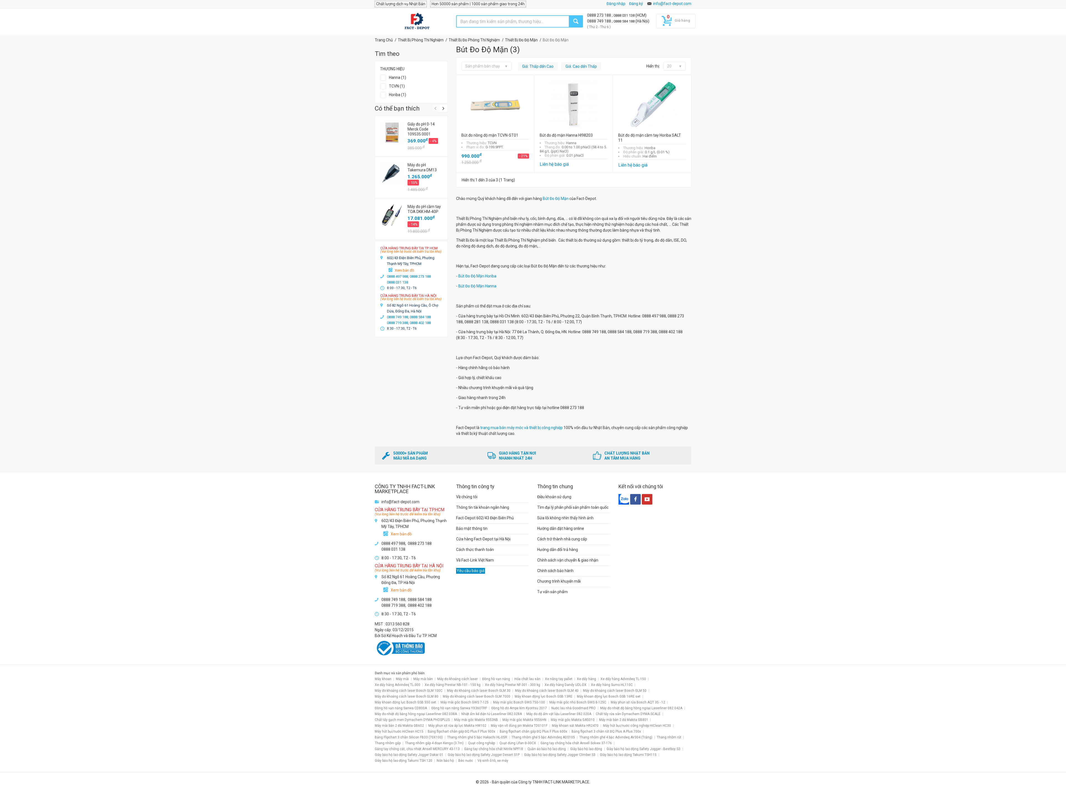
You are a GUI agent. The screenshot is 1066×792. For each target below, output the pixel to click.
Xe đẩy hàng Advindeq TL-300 (397, 685)
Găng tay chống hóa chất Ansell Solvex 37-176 (576, 743)
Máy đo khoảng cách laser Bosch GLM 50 (615, 691)
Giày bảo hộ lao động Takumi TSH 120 (403, 761)
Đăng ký (636, 3)
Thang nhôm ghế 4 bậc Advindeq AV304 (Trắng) (615, 737)
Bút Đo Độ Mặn (556, 198)
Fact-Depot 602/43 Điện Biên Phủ (485, 518)
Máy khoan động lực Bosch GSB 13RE (543, 696)
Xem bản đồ (404, 270)
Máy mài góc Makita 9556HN (524, 720)
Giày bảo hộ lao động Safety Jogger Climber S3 (559, 755)
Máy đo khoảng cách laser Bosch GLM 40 (547, 691)
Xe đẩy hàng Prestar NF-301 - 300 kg (512, 685)
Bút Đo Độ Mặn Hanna (476, 286)
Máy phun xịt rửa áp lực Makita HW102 (457, 726)
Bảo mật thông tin (471, 528)
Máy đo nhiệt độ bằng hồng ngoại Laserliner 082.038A (416, 714)
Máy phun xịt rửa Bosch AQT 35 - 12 (638, 702)
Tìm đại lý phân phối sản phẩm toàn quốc (573, 507)
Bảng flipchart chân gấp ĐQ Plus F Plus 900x (461, 731)
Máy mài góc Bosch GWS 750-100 (519, 702)
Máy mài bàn (423, 679)
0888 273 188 (599, 15)
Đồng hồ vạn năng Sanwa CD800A (401, 708)
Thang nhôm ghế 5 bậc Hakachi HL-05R (477, 737)
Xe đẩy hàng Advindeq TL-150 (623, 679)
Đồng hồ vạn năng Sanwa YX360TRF (459, 708)
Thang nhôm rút (669, 737)
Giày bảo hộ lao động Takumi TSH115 (628, 755)
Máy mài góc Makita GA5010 (573, 720)
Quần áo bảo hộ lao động (546, 749)
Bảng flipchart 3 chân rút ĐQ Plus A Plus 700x (606, 731)
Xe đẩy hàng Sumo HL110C (612, 685)
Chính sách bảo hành (555, 570)
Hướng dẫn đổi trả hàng (557, 549)
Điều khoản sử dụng (554, 497)
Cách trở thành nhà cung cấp (562, 539)
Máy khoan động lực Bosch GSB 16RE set (608, 696)
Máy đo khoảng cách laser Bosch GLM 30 (479, 691)
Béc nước (465, 761)
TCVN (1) (397, 86)
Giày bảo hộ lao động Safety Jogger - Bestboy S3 (643, 749)
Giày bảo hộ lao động (586, 749)
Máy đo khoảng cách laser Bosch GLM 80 (406, 696)
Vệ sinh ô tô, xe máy (492, 761)
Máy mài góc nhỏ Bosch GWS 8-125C (577, 702)
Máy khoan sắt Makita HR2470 (575, 726)
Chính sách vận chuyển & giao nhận (567, 560)
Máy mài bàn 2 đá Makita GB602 (399, 726)
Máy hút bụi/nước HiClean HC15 (399, 731)
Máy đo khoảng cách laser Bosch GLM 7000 (476, 696)
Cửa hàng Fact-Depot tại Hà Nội (483, 539)
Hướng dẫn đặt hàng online (560, 528)
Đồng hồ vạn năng (496, 679)
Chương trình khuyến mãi (559, 581)
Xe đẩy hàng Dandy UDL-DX (566, 685)
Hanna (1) (397, 77)
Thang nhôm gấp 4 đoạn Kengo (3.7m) (434, 743)
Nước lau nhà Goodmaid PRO (573, 708)
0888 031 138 (624, 15)
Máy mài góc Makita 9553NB (476, 720)
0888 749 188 (599, 21)
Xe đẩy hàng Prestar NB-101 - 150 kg (453, 685)
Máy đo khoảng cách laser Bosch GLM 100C (409, 691)
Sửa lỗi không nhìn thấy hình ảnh (565, 518)
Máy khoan (383, 679)
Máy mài (402, 679)
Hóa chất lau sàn (527, 679)
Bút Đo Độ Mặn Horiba (477, 276)
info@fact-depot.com (672, 3)
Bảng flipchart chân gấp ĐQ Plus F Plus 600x (533, 731)
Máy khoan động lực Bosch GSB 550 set (405, 702)
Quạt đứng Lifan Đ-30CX (517, 743)
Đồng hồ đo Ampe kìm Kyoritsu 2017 (519, 708)
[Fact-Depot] (417, 21)
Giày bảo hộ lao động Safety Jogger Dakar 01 (409, 755)
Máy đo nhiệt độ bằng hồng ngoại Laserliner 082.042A (641, 708)
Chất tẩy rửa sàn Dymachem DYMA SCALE (628, 714)
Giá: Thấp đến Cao (538, 66)
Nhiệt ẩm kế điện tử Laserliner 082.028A (491, 714)
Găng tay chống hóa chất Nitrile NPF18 (493, 749)
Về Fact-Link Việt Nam (475, 560)
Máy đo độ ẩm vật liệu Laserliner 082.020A (558, 714)
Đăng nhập (616, 3)
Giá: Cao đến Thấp (581, 66)
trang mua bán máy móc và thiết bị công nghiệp (522, 427)
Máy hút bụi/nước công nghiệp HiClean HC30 (637, 726)
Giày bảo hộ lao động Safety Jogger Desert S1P (484, 755)
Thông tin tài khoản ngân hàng (482, 507)
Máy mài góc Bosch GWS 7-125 (465, 702)
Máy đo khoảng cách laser (457, 679)
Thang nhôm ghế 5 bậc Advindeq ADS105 (543, 737)
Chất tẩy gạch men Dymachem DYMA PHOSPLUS (412, 720)
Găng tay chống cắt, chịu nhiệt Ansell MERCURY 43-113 (417, 749)
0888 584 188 (624, 21)
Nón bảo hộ (445, 761)
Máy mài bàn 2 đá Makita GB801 (623, 720)
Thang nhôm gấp (388, 743)
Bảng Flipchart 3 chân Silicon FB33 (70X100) (409, 737)
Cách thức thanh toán (475, 549)
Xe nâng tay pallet (558, 679)
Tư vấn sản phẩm (552, 592)
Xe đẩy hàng (586, 679)
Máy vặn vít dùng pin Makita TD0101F (519, 726)
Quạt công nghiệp (481, 743)
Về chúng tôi (466, 497)
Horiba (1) (397, 94)
